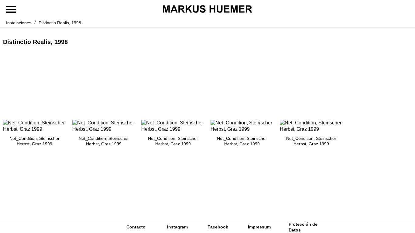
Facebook (218, 227)
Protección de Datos (303, 227)
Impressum (259, 227)
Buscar (89, 227)
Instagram (177, 227)
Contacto (136, 227)
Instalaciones (18, 22)
